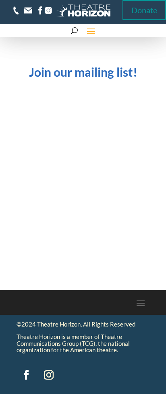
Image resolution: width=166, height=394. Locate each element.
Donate (144, 10)
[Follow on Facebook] (26, 375)
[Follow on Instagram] (48, 375)
